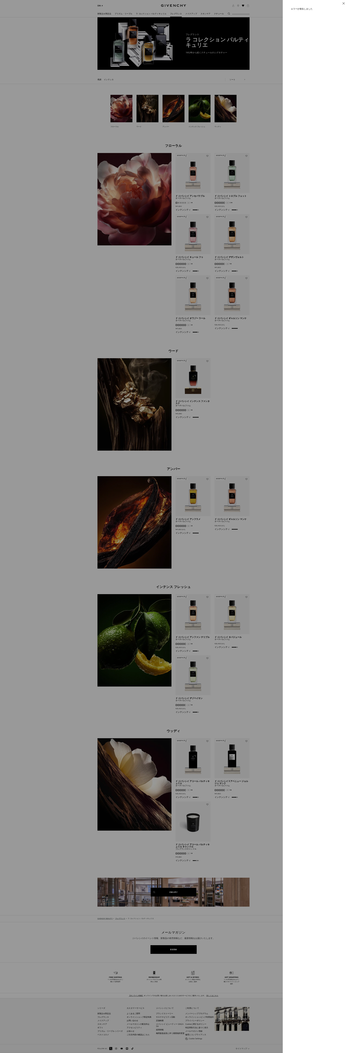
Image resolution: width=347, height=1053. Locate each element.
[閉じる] (344, 3)
